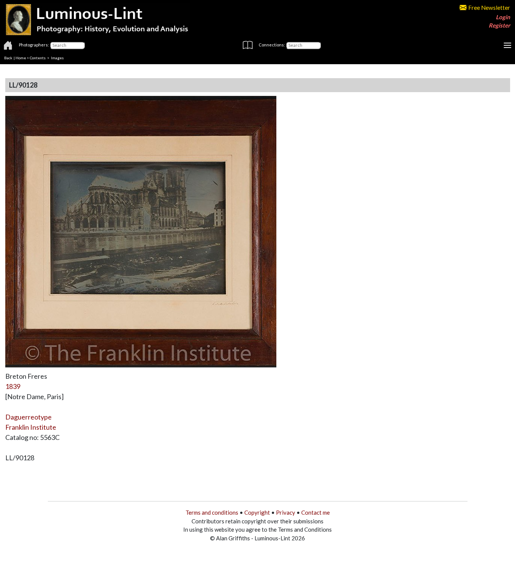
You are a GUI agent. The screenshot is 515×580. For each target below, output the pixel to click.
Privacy (285, 512)
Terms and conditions (211, 512)
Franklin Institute (30, 427)
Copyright (257, 512)
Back (8, 58)
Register (499, 25)
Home (20, 58)
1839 (12, 386)
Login (503, 17)
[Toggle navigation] (507, 45)
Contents (38, 58)
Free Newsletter (489, 7)
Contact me (315, 512)
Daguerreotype (28, 417)
